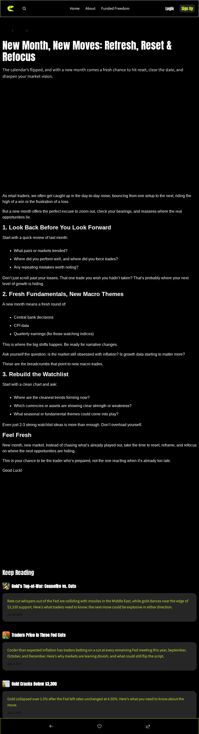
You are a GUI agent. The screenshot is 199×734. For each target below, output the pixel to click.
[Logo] (10, 8)
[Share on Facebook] (163, 87)
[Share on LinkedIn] (193, 87)
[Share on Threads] (183, 87)
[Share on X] (173, 87)
